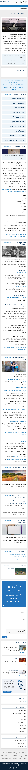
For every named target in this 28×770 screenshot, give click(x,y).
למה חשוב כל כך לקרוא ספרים (19, 556)
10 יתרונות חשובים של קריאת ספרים (17, 554)
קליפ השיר (18, 387)
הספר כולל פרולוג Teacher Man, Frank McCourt (14, 347)
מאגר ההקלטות (23, 719)
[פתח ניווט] (1, 1)
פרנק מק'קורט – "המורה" (14, 82)
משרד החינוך (22, 1)
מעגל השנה (23, 716)
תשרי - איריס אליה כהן (7, 84)
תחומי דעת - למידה (22, 6)
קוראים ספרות (7, 87)
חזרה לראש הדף (7, 94)
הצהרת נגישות (9, 765)
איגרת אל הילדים (16, 456)
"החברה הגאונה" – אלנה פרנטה (17, 87)
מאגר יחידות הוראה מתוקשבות (19, 713)
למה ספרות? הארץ (21, 559)
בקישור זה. (14, 760)
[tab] (14, 98)
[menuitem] (14, 701)
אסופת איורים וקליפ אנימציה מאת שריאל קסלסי (16, 459)
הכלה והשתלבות (22, 725)
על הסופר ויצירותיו (21, 349)
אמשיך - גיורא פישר (9, 80)
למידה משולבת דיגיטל (21, 722)
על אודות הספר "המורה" (20, 351)
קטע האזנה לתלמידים (20, 286)
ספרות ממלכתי (23, 8)
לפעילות (23, 489)
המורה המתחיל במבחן (20, 272)
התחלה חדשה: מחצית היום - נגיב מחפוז (14, 86)
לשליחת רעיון (7, 692)
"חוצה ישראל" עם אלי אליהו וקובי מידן (18, 421)
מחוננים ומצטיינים (22, 728)
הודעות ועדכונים (22, 731)
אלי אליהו (17, 382)
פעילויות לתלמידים (19, 80)
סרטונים (14, 89)
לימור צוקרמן (16, 381)
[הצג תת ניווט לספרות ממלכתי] (1, 9)
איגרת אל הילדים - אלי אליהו (19, 84)
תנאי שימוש (15, 765)
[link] (18, 81)
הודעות (8, 763)
